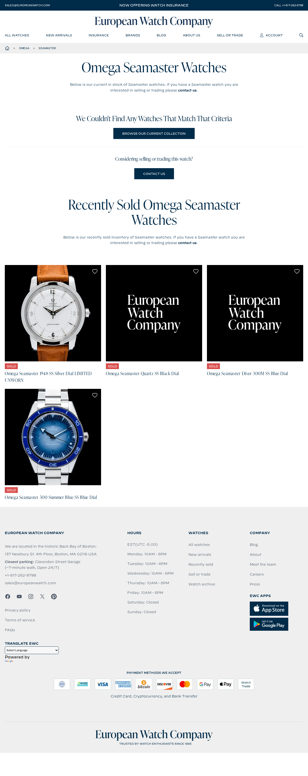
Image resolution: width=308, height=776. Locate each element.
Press (255, 584)
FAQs (10, 630)
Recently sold (200, 564)
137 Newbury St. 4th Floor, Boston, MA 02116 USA (51, 554)
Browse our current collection (154, 133)
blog (161, 35)
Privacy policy (18, 610)
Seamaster (47, 48)
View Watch (53, 313)
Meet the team (263, 564)
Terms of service (20, 620)
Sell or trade (199, 574)
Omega (24, 48)
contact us (187, 90)
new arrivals (59, 35)
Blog (254, 545)
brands (133, 35)
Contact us (154, 173)
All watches (199, 545)
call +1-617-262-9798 (288, 5)
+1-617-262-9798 (20, 575)
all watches (17, 35)
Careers (257, 574)
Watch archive (201, 584)
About (255, 555)
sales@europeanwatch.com (27, 5)
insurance (99, 35)
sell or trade (230, 35)
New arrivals (199, 555)
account (274, 35)
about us (191, 35)
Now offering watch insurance (153, 5)
